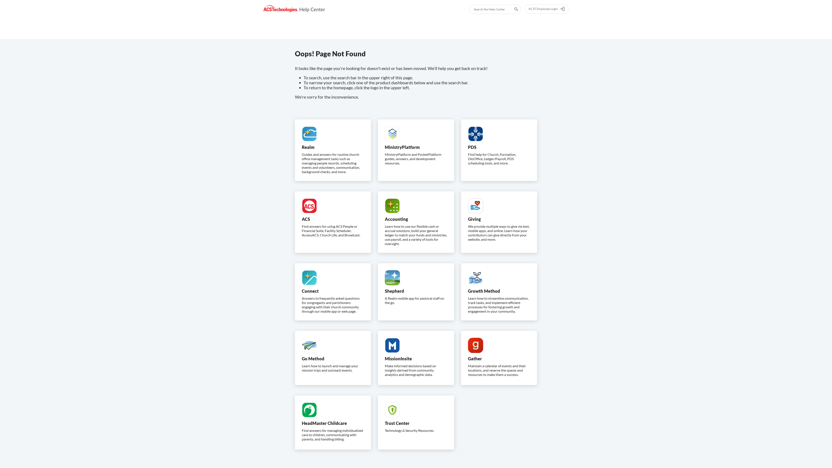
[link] (294, 8)
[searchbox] (513, 9)
